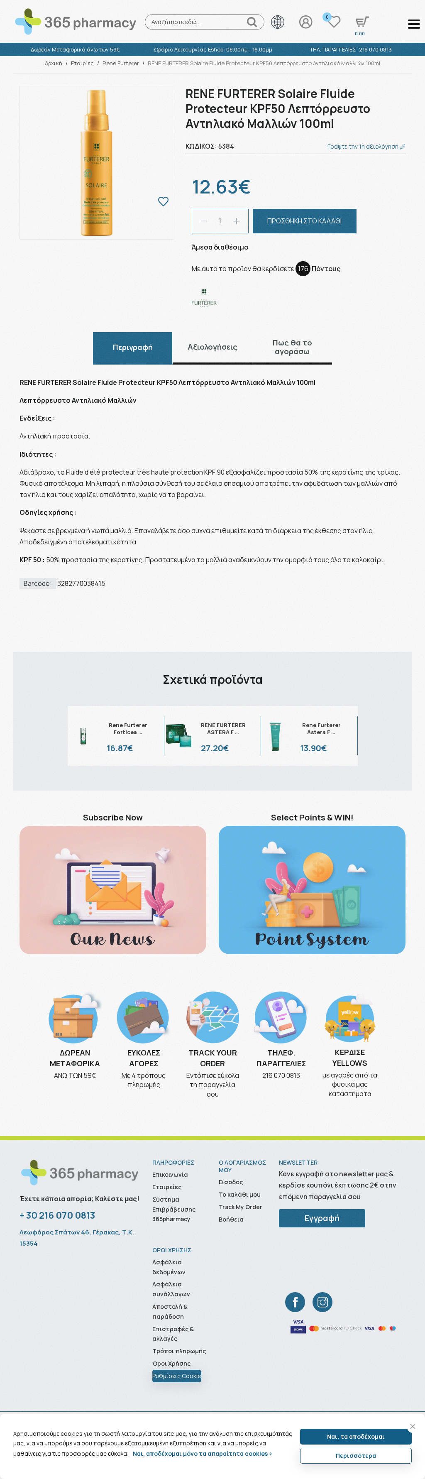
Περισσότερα (356, 1455)
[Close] (412, 1426)
